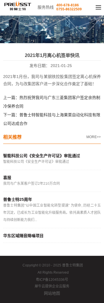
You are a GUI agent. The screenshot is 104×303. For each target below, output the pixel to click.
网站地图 (52, 293)
